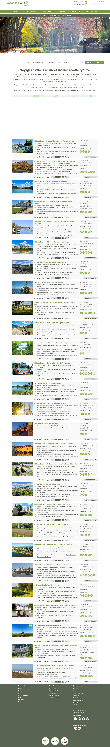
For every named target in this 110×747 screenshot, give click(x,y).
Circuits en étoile (53, 691)
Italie (19, 697)
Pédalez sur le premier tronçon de (46, 506)
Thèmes (62, 11)
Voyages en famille (54, 697)
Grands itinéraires (54, 695)
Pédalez (44, 385)
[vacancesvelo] (18, 3)
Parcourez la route (49, 226)
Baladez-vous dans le (43, 369)
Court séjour (52, 693)
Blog (74, 691)
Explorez (39, 268)
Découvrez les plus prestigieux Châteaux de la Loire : (51, 555)
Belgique (20, 688)
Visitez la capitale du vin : (44, 169)
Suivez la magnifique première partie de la (49, 668)
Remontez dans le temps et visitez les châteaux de (51, 211)
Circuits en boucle (54, 688)
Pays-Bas (21, 699)
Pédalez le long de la (42, 325)
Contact (75, 688)
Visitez (39, 531)
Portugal (20, 701)
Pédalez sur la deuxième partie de (46, 244)
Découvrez (40, 187)
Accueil (15, 11)
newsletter (70, 15)
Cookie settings (77, 695)
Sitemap (75, 697)
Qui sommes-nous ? (90, 11)
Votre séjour (75, 11)
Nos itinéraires (48, 11)
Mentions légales (78, 693)
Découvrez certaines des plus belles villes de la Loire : (52, 147)
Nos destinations (29, 11)
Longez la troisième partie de (45, 466)
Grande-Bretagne (23, 695)
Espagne (20, 691)
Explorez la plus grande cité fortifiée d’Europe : (49, 494)
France (20, 693)
